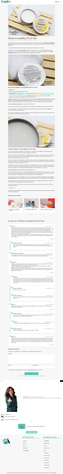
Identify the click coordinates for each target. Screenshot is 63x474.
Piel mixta (24, 443)
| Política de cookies (44, 472)
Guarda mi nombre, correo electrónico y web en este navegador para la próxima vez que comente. (25, 369)
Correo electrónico (35, 365)
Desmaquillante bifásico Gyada (15, 209)
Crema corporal (46, 462)
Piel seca (24, 445)
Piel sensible (25, 448)
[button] (31, 421)
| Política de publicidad (52, 472)
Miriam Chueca (30, 472)
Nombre (10, 365)
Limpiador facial (46, 443)
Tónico (45, 445)
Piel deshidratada (26, 450)
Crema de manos (47, 465)
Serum (45, 450)
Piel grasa (24, 440)
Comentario (10, 353)
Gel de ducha (46, 460)
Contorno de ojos (47, 448)
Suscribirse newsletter (31, 432)
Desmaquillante (46, 440)
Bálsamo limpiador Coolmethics (31, 209)
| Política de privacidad (37, 472)
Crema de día (46, 453)
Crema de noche (47, 455)
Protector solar (46, 457)
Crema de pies (46, 467)
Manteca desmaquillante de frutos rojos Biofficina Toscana (47, 210)
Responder (52, 238)
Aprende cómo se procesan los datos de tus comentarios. (37, 375)
